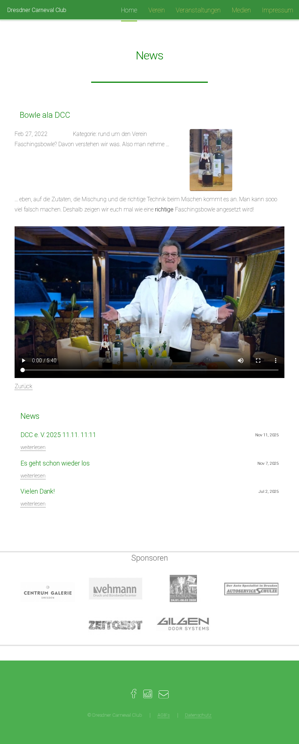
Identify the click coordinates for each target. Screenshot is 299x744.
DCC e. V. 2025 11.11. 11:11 (58, 435)
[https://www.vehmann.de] (115, 588)
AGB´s (164, 715)
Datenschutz (198, 715)
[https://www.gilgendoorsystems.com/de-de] (183, 625)
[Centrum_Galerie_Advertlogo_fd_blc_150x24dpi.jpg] (47, 592)
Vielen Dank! (37, 491)
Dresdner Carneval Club (36, 10)
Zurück (23, 386)
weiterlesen (33, 447)
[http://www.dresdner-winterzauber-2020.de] (183, 588)
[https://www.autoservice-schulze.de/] (251, 588)
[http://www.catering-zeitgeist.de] (115, 625)
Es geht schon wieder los (55, 463)
